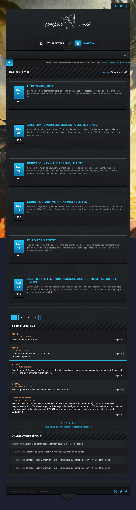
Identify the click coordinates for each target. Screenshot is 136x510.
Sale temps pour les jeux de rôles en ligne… (62, 124)
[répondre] (119, 340)
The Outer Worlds (99, 62)
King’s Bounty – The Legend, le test (55, 163)
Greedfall (119, 62)
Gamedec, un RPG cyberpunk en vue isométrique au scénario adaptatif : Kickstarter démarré (68, 460)
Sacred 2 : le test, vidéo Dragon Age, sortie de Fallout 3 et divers (73, 280)
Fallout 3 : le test (41, 240)
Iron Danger (111, 62)
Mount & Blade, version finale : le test (58, 202)
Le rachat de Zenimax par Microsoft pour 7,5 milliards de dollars (54, 444)
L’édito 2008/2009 (40, 86)
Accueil (106, 72)
